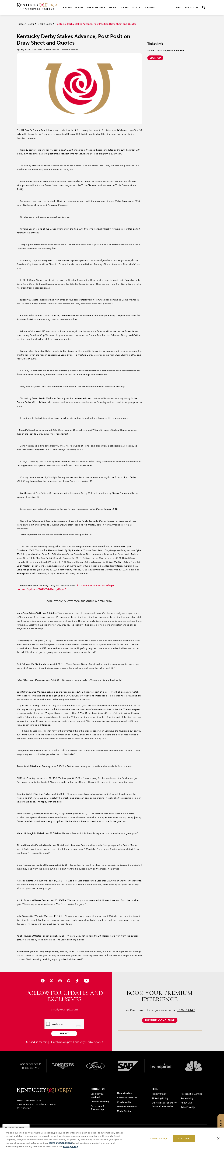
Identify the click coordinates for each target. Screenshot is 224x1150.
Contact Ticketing (143, 7)
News (30, 24)
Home (20, 24)
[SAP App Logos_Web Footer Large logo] (128, 1066)
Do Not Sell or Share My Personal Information (164, 1104)
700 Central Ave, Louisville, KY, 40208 (36, 1104)
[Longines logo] (63, 1066)
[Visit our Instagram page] (59, 981)
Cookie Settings (158, 1138)
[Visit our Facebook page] (42, 981)
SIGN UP (155, 57)
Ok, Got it (183, 1138)
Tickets (124, 7)
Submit (64, 1033)
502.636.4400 (24, 1108)
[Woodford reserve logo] (30, 1066)
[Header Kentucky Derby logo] (37, 7)
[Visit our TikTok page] (77, 981)
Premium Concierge (160, 1020)
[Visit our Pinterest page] (68, 981)
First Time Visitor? (187, 7)
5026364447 (186, 1010)
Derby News (45, 24)
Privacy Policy (159, 1093)
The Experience (96, 7)
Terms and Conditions (60, 1143)
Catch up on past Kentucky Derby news (76, 1042)
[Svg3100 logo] (193, 1066)
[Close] (218, 1138)
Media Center (124, 1111)
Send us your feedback (97, 1095)
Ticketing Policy (160, 1098)
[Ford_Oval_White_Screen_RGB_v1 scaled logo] (95, 1066)
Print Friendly (188, 1107)
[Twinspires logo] (161, 1066)
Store (112, 7)
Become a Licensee (127, 1097)
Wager (79, 7)
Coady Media (124, 1102)
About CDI (186, 1102)
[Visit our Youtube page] (85, 981)
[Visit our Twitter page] (51, 981)
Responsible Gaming (191, 1093)
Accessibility (187, 1098)
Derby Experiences (127, 1106)
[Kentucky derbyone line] (44, 1090)
